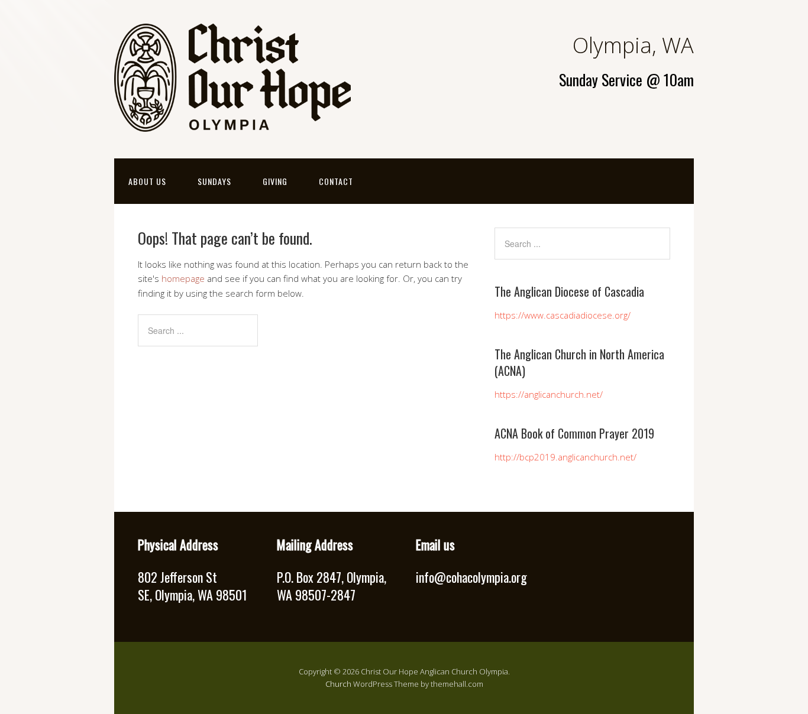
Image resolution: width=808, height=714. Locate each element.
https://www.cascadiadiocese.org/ (563, 315)
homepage (183, 278)
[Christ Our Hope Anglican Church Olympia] (232, 121)
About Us (147, 181)
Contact (336, 181)
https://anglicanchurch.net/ (549, 394)
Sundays (214, 181)
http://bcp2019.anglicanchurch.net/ (565, 457)
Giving (275, 181)
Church (338, 684)
